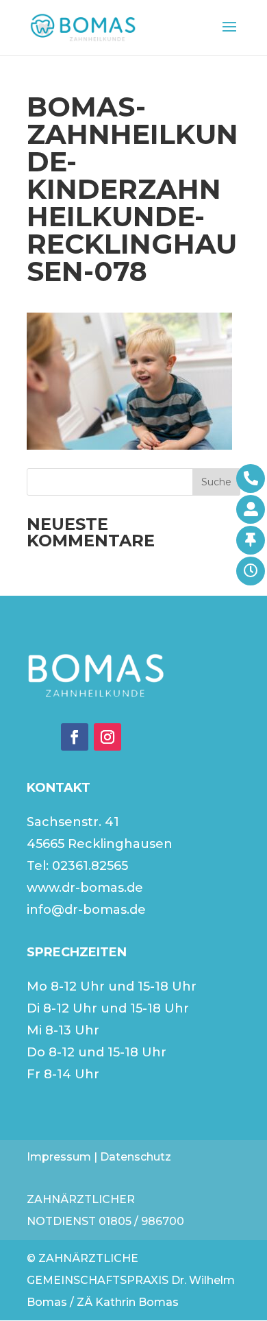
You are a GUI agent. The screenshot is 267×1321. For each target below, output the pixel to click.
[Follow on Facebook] (74, 737)
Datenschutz (135, 1156)
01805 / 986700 (141, 1221)
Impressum (59, 1156)
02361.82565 (90, 865)
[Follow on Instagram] (107, 737)
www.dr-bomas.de (85, 887)
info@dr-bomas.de (86, 909)
